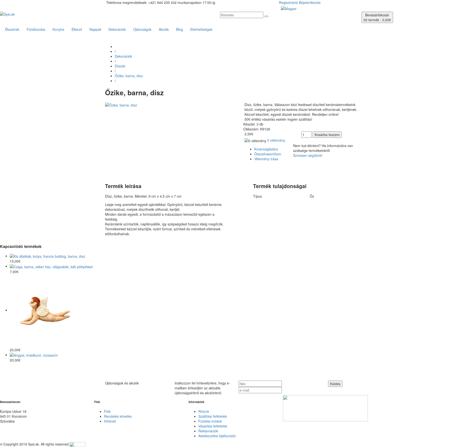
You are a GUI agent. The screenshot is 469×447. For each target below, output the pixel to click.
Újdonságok (142, 29)
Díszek (120, 66)
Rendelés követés (118, 416)
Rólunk (203, 411)
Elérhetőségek (201, 29)
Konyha (58, 29)
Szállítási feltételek (212, 416)
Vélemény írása (266, 158)
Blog (179, 29)
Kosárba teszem (327, 134)
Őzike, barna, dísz (129, 75)
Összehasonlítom (267, 153)
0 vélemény (276, 140)
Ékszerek (12, 29)
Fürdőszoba (36, 29)
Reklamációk (208, 430)
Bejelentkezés (309, 2)
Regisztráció (288, 2)
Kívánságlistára (266, 149)
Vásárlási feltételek (212, 426)
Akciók (164, 29)
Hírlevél (110, 421)
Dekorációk (117, 29)
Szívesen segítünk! (307, 155)
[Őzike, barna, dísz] (121, 104)
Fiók (107, 411)
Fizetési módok (210, 421)
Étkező (77, 29)
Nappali (95, 29)
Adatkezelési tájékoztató (217, 435)
